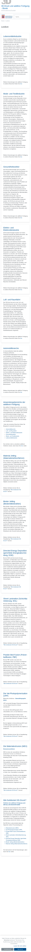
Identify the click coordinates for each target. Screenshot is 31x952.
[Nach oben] (28, 949)
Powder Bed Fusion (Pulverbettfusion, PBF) (15, 656)
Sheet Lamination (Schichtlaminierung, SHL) (15, 600)
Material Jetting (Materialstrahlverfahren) (13, 457)
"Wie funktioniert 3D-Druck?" (10, 644)
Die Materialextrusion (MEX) (15, 746)
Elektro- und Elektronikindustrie (11, 229)
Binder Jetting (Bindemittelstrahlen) (12, 502)
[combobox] (22, 17)
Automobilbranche (11, 348)
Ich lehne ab (7, 949)
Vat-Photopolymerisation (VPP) (14, 829)
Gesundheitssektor (11, 167)
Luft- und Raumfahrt (11, 300)
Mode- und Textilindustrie (14, 94)
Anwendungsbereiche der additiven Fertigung (14, 403)
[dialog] (15, 943)
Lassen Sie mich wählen (20, 946)
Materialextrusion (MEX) (12, 828)
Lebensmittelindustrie (12, 36)
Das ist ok (20, 949)
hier (21, 83)
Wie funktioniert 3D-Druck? (14, 800)
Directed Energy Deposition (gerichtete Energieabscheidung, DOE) (15, 553)
